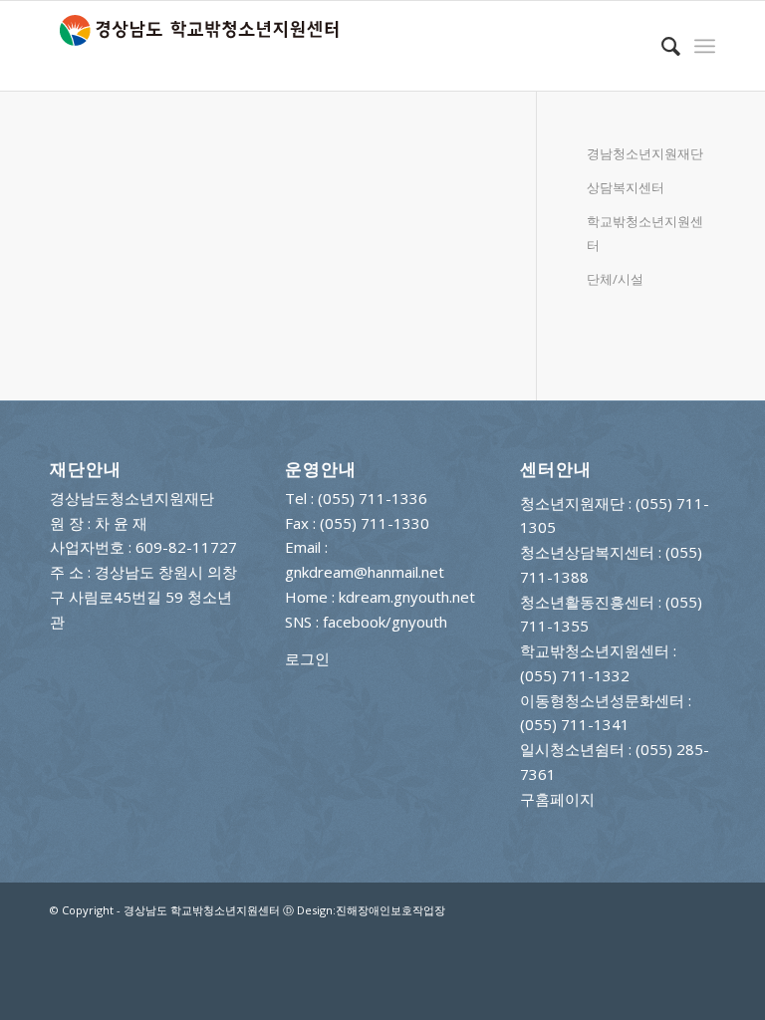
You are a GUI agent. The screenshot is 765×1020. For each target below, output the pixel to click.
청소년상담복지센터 (587, 552)
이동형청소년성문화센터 (602, 700)
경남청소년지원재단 (645, 153)
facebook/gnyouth (385, 622)
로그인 (307, 658)
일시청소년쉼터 (572, 749)
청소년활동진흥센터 (587, 602)
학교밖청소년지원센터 (645, 233)
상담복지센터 (625, 187)
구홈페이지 (557, 799)
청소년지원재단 (572, 503)
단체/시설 (615, 279)
